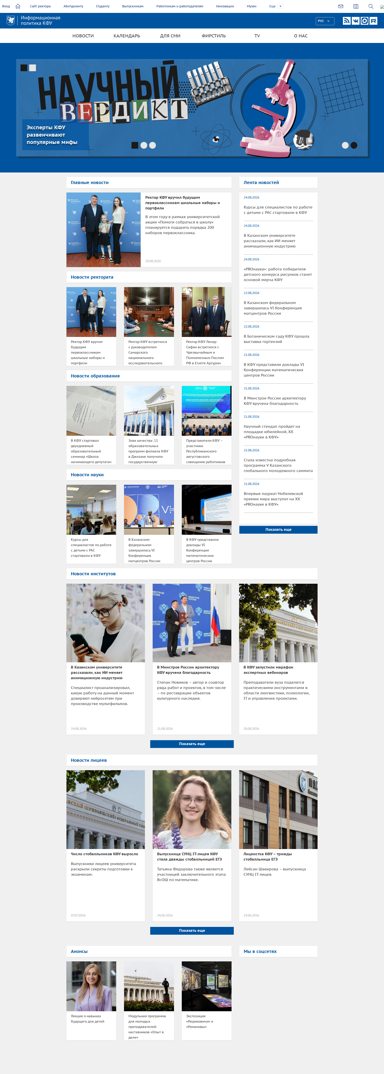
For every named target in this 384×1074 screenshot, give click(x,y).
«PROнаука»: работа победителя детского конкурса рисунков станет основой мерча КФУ (278, 274)
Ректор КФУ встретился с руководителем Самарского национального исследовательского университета (147, 353)
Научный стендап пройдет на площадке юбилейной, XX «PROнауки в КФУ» (272, 432)
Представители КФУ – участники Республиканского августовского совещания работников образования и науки (205, 451)
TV (257, 36)
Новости (83, 36)
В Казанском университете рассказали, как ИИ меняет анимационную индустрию (270, 241)
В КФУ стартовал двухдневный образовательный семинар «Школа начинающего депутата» (91, 451)
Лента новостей (261, 182)
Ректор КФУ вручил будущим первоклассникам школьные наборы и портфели (182, 203)
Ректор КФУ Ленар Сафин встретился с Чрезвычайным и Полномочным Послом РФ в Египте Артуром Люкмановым (205, 353)
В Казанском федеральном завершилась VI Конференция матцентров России (144, 550)
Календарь (127, 36)
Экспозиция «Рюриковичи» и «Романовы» (199, 1021)
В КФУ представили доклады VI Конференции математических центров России (202, 550)
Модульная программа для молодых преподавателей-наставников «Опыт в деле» (147, 1027)
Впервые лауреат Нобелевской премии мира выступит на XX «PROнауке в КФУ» (273, 499)
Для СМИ (170, 36)
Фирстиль (214, 36)
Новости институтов (93, 574)
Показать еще (279, 529)
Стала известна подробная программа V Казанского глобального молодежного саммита (278, 465)
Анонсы (79, 951)
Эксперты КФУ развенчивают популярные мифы (52, 135)
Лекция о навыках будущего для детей (87, 1018)
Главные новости (90, 182)
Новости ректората (92, 277)
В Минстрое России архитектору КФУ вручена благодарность (275, 401)
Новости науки (87, 475)
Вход (6, 6)
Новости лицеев (89, 760)
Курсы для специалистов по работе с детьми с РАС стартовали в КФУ (91, 547)
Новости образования (95, 376)
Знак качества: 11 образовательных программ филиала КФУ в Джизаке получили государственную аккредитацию (148, 451)
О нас (301, 36)
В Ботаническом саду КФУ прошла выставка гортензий (276, 339)
